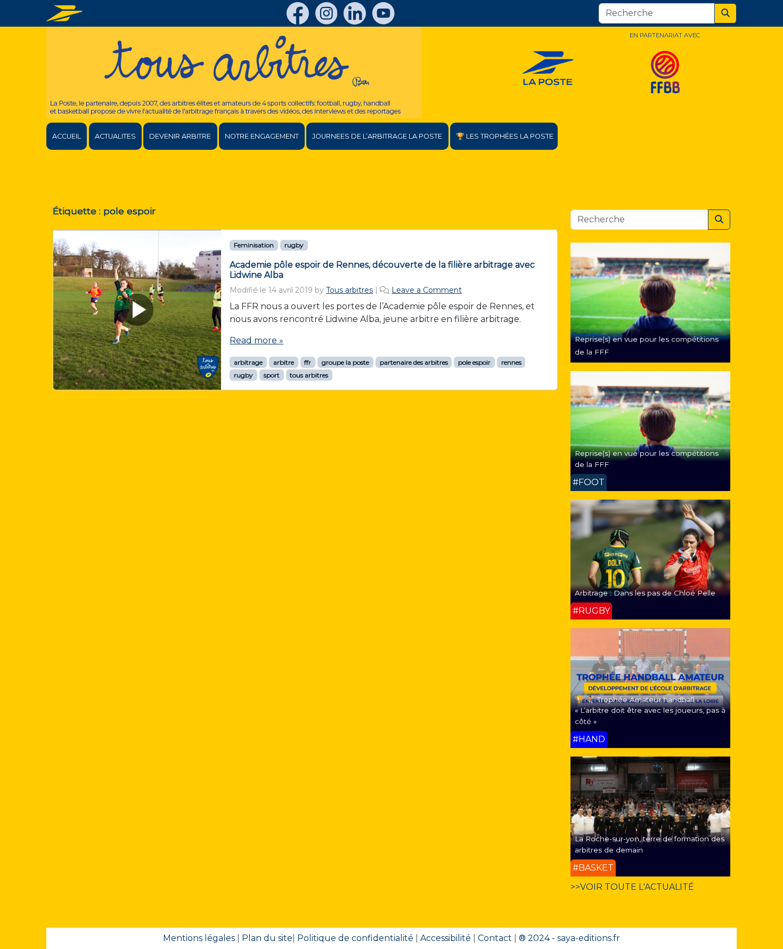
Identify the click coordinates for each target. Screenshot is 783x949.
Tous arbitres (349, 290)
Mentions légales (199, 938)
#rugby (591, 611)
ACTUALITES (115, 136)
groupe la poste (345, 362)
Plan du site (267, 938)
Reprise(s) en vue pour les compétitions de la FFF (647, 458)
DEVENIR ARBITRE (180, 136)
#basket (593, 868)
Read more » (256, 340)
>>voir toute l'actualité (632, 887)
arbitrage (248, 362)
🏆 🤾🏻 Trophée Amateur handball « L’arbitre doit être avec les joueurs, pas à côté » (650, 710)
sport (272, 375)
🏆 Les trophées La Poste (504, 136)
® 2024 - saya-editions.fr (569, 938)
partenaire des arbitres (414, 362)
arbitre (283, 362)
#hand (589, 739)
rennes (511, 362)
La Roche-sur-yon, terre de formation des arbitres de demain (649, 844)
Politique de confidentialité (355, 938)
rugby (294, 245)
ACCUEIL (66, 136)
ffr (307, 362)
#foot (589, 482)
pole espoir (474, 362)
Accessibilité (445, 938)
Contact (495, 938)
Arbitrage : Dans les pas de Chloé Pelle (645, 593)
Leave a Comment (426, 290)
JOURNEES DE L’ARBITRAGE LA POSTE (377, 136)
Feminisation (254, 245)
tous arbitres (309, 375)
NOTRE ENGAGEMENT (262, 136)
